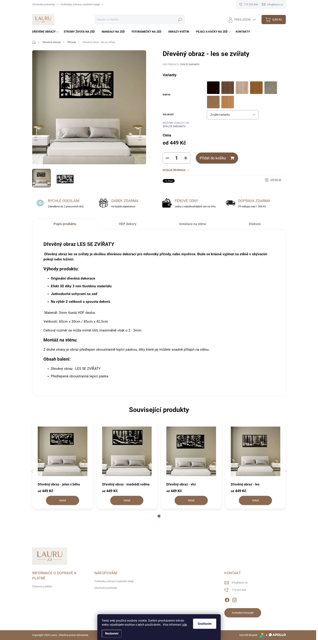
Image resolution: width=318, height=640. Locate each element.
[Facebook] (227, 599)
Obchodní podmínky (43, 4)
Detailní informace (174, 170)
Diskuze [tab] (255, 224)
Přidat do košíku (213, 158)
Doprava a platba (42, 586)
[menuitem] (46, 31)
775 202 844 (239, 589)
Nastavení (111, 633)
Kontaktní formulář (243, 612)
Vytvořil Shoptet (248, 635)
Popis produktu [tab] (65, 224)
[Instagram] (234, 599)
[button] (159, 516)
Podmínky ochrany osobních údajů (80, 4)
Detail (62, 500)
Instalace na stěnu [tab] (192, 224)
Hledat (180, 19)
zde (184, 624)
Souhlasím (205, 623)
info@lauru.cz (240, 582)
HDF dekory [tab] (127, 224)
